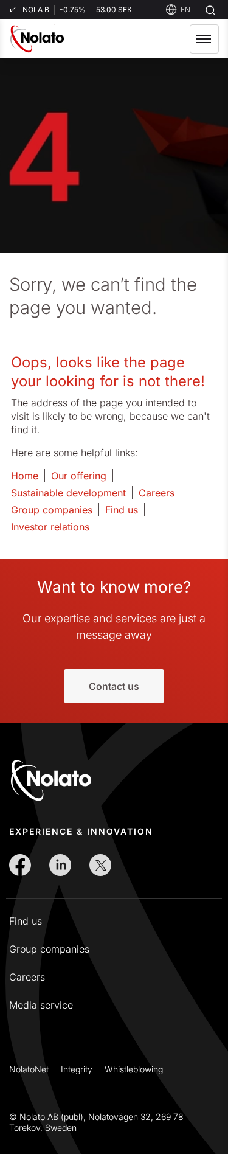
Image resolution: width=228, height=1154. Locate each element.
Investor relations (50, 527)
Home (24, 476)
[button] (204, 39)
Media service (41, 1005)
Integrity (76, 1069)
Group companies (51, 510)
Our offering (78, 476)
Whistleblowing (134, 1069)
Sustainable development (68, 493)
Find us (121, 510)
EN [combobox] (185, 9)
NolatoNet (29, 1069)
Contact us (114, 686)
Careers (156, 493)
